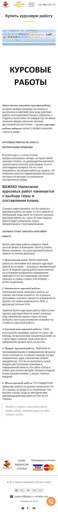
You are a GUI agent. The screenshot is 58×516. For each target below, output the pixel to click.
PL (54, 4)
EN (49, 4)
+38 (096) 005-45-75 (29, 501)
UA (39, 4)
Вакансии (22, 464)
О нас (22, 460)
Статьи (22, 468)
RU (44, 4)
